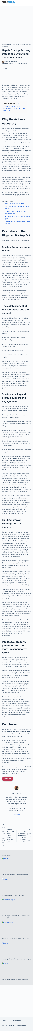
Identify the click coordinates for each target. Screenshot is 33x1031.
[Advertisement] (16, 22)
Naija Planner (12, 1028)
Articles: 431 (16, 814)
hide (18, 103)
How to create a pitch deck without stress (15, 874)
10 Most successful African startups (13, 895)
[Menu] (30, 2)
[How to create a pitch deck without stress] (16, 865)
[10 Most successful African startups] (16, 885)
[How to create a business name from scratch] (16, 928)
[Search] (27, 2)
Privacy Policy (21, 1025)
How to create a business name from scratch (15, 938)
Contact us (12, 1025)
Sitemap (4, 1028)
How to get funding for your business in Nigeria (16, 959)
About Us (4, 1025)
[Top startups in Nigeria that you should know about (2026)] (16, 906)
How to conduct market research (16, 203)
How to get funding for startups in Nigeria (15, 979)
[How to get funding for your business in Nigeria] (16, 949)
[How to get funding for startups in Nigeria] (16, 969)
